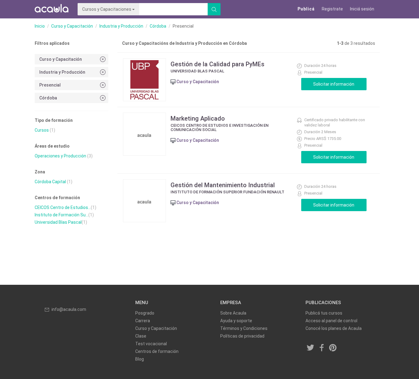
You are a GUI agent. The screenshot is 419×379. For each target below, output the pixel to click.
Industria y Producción (121, 26)
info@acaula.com (69, 309)
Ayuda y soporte (236, 320)
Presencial (50, 85)
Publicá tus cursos (324, 313)
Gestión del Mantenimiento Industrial (223, 185)
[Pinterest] (333, 348)
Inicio (40, 26)
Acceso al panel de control (331, 320)
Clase (140, 336)
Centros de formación (157, 351)
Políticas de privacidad (242, 336)
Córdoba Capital (50, 181)
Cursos (42, 130)
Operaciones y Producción (60, 155)
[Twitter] (311, 348)
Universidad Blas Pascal (58, 222)
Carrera (142, 320)
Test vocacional (151, 343)
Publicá (306, 8)
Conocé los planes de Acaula (334, 328)
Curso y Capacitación (72, 26)
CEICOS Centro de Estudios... (63, 207)
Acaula (51, 9)
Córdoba (158, 26)
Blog (139, 359)
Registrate (332, 8)
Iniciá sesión (362, 8)
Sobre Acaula (233, 313)
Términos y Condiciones (243, 328)
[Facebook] (322, 348)
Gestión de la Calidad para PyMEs (217, 64)
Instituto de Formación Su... (61, 214)
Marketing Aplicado (198, 118)
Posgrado (144, 313)
